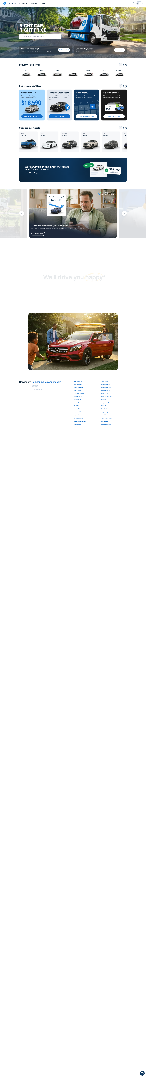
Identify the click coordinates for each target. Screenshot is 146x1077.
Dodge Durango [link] (78, 418)
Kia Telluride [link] (77, 424)
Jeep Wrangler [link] (78, 381)
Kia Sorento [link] (104, 421)
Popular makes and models (46, 382)
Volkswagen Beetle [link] (106, 418)
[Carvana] (9, 3)
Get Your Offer (119, 50)
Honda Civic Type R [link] (106, 390)
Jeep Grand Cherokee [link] (107, 402)
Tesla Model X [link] (78, 396)
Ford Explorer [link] (77, 390)
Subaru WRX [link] (77, 399)
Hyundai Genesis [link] (106, 424)
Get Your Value (38, 234)
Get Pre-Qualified (64, 50)
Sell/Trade (34, 3)
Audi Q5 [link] (76, 406)
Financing (43, 3)
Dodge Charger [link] (105, 384)
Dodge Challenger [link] (106, 387)
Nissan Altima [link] (78, 415)
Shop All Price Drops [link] (31, 173)
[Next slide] (124, 213)
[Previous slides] (120, 64)
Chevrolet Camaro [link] (79, 393)
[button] (139, 3)
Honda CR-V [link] (77, 409)
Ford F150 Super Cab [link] (107, 396)
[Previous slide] (21, 213)
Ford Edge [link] (104, 399)
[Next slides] (125, 64)
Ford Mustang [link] (78, 384)
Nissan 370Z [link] (104, 393)
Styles (35, 385)
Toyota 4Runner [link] (78, 387)
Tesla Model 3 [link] (105, 381)
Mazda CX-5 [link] (104, 409)
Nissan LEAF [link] (77, 412)
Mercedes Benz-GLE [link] (80, 421)
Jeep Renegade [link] (105, 412)
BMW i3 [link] (103, 406)
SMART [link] (103, 415)
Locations (37, 389)
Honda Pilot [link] (77, 402)
